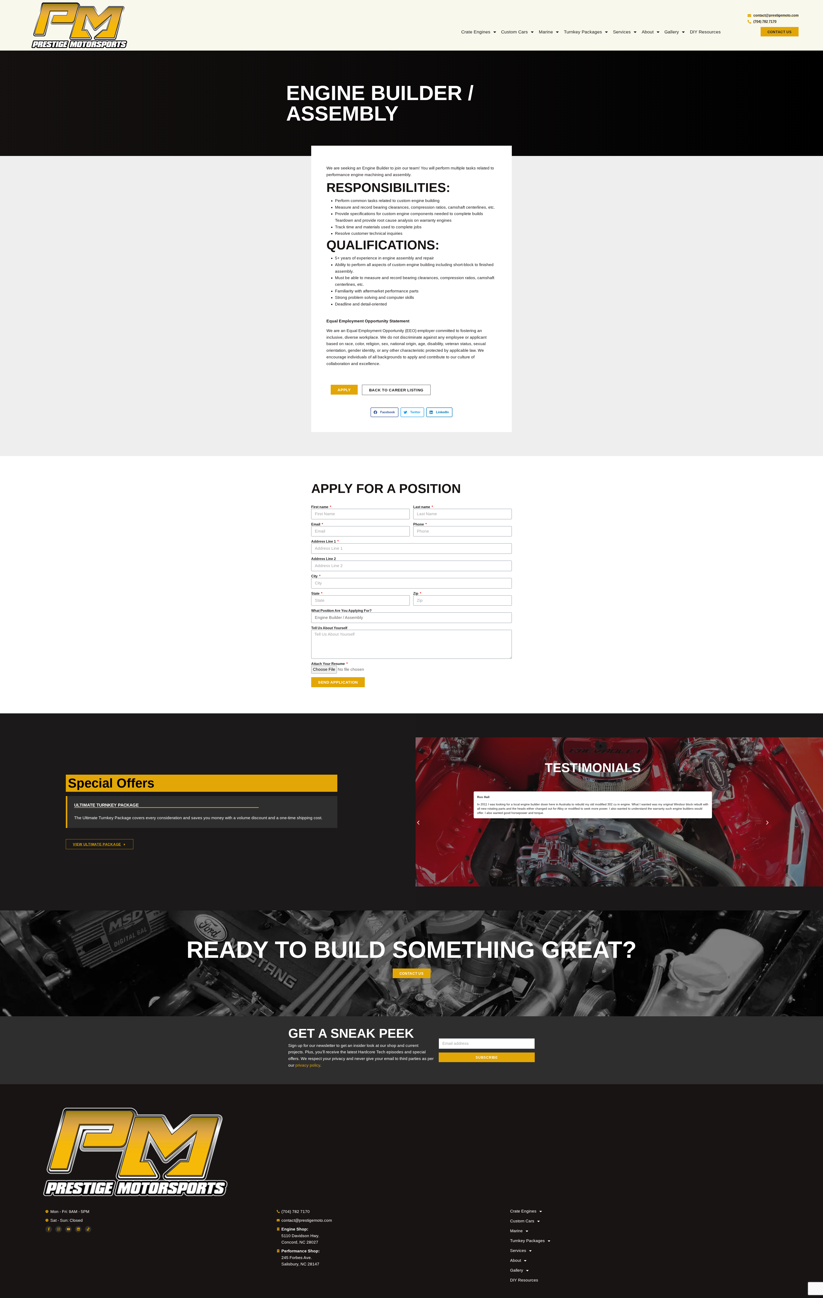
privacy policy (307, 1065)
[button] (384, 412)
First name (320, 507)
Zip (416, 593)
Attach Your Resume (328, 664)
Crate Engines (475, 31)
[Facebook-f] (48, 1229)
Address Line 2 (323, 559)
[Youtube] (68, 1229)
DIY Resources (705, 31)
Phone (419, 524)
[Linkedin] (78, 1229)
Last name (422, 507)
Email (316, 524)
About (648, 31)
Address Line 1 (324, 541)
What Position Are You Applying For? (341, 610)
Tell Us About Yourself (329, 628)
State (315, 593)
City (314, 576)
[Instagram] (58, 1229)
